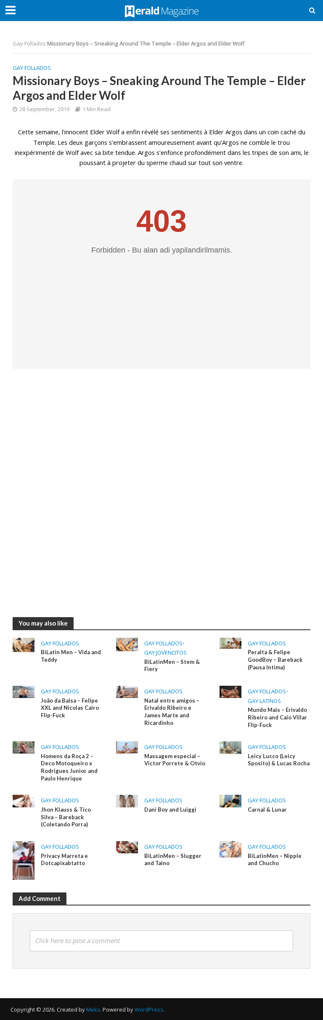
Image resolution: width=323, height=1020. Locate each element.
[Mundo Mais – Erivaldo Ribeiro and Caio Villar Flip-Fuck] (230, 691)
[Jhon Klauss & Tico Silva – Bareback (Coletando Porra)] (23, 800)
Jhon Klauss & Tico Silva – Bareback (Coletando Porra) (66, 817)
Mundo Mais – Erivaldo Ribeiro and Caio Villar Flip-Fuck (277, 717)
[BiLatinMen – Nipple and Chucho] (230, 848)
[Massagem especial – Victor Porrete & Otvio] (127, 746)
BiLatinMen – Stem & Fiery (172, 665)
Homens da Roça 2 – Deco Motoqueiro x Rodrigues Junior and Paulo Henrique (69, 767)
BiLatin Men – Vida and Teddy (71, 656)
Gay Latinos (264, 701)
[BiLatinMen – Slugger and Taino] (127, 846)
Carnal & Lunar (267, 809)
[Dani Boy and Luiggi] (127, 800)
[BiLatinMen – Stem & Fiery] (127, 643)
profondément (205, 152)
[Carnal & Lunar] (230, 800)
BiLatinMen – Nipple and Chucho (275, 859)
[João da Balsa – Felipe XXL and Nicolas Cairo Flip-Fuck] (23, 691)
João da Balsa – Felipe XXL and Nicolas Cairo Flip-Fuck (70, 708)
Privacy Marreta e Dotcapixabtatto (64, 859)
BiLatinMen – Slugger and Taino (172, 859)
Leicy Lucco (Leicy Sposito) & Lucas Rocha (279, 760)
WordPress (149, 1009)
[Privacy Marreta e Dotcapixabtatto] (23, 859)
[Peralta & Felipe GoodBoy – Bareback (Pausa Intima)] (230, 642)
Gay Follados (29, 43)
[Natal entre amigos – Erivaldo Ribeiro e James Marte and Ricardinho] (127, 691)
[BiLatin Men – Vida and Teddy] (23, 644)
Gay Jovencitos (165, 652)
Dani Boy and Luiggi (170, 809)
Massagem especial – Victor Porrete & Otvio (174, 760)
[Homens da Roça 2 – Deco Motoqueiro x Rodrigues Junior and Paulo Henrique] (23, 746)
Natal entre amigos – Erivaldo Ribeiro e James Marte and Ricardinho (171, 711)
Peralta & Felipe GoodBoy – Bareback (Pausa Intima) (275, 659)
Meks (93, 1009)
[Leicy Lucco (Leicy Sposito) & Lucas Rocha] (230, 746)
